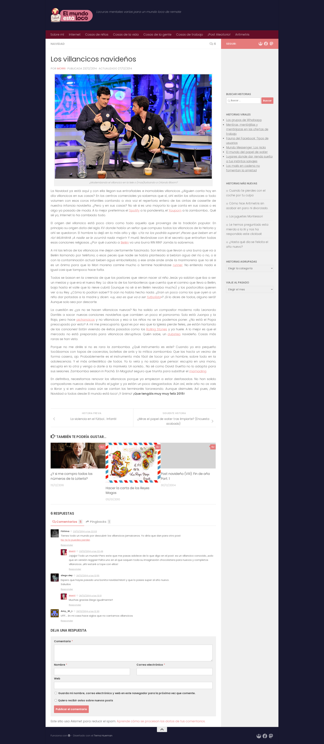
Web (57, 678)
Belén (125, 242)
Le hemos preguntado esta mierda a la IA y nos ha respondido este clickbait (247, 229)
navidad (58, 44)
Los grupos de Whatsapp (244, 120)
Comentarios (69, 522)
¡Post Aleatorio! (219, 34)
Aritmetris (242, 34)
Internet (74, 34)
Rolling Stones (156, 329)
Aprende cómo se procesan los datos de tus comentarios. (161, 721)
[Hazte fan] (266, 44)
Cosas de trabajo (189, 34)
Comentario (63, 641)
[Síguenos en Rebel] (261, 44)
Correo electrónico (151, 665)
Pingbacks (100, 522)
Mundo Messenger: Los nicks (246, 147)
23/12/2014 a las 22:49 (91, 551)
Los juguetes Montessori (246, 216)
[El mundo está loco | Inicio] (72, 15)
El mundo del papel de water (247, 152)
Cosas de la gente (157, 34)
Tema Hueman (103, 735)
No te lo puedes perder (75, 540)
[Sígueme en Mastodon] (271, 44)
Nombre (60, 665)
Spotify (134, 210)
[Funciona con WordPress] (69, 735)
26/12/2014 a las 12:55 (87, 575)
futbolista (154, 297)
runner (178, 265)
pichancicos (85, 319)
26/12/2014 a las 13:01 (90, 595)
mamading (197, 371)
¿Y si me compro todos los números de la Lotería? (71, 476)
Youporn (175, 210)
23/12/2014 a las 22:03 (85, 531)
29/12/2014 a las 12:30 (87, 611)
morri (61, 68)
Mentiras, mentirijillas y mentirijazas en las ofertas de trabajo (247, 129)
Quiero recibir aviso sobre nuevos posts (85, 700)
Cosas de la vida (126, 34)
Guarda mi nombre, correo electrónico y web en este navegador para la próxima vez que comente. (126, 693)
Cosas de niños (96, 34)
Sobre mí (57, 34)
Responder (67, 545)
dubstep (174, 334)
